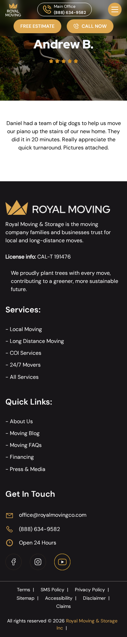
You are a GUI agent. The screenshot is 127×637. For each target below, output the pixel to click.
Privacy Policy (92, 590)
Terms (25, 590)
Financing (22, 456)
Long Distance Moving (37, 341)
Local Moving (26, 329)
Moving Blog (25, 433)
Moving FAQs (26, 445)
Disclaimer (96, 598)
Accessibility (60, 598)
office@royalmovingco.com (52, 515)
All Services (24, 377)
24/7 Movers (25, 364)
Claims (63, 606)
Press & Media (27, 469)
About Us (21, 421)
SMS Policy (54, 590)
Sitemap (27, 598)
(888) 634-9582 (70, 12)
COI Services (25, 352)
